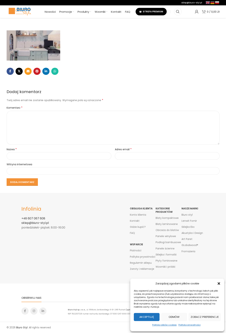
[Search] (177, 11)
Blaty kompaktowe (167, 218)
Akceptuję (146, 317)
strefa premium (153, 11)
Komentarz (15, 108)
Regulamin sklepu (141, 263)
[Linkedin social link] (45, 71)
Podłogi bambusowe (168, 242)
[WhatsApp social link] (54, 71)
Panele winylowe (166, 236)
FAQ (132, 233)
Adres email (123, 149)
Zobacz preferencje (205, 317)
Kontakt (135, 221)
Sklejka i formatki (166, 254)
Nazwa (12, 149)
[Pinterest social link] (37, 71)
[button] (219, 283)
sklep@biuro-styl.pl (191, 2)
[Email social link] (28, 71)
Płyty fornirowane (166, 260)
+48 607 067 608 (33, 218)
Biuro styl (187, 215)
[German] (212, 2)
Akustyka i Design (192, 233)
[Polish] (217, 2)
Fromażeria (188, 251)
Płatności (135, 250)
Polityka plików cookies (164, 324)
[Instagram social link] (34, 311)
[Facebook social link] (10, 71)
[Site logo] (20, 11)
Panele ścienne (165, 248)
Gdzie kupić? (138, 227)
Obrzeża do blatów (167, 230)
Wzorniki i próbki (165, 267)
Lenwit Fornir (189, 221)
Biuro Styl (22, 327)
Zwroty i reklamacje (142, 269)
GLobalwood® (190, 245)
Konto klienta (138, 215)
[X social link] (19, 71)
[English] (208, 2)
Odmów (174, 317)
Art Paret (187, 239)
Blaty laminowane (167, 224)
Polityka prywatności (189, 324)
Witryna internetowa (19, 164)
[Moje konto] (196, 11)
